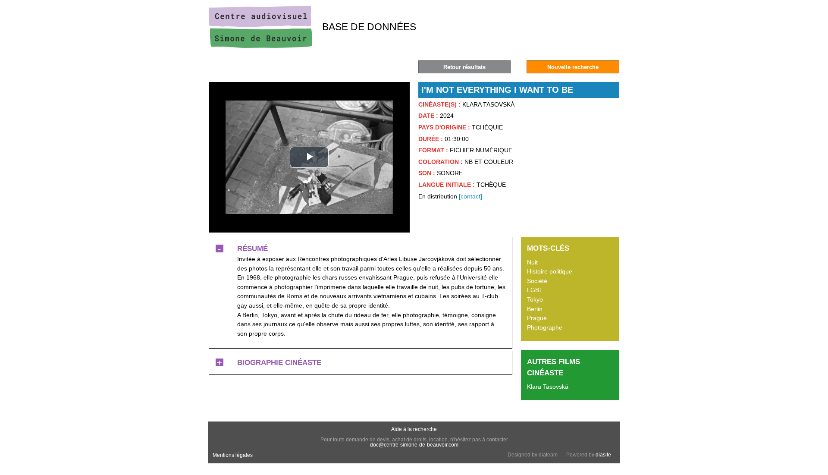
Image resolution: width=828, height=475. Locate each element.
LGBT (535, 289)
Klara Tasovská (547, 386)
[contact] (470, 196)
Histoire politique (549, 271)
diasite (603, 454)
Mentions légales (233, 455)
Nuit (532, 262)
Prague (537, 318)
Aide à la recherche (414, 429)
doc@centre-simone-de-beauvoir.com (414, 444)
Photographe (544, 327)
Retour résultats (464, 67)
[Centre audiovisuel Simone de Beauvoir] (260, 45)
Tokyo (535, 299)
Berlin (535, 308)
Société (537, 280)
